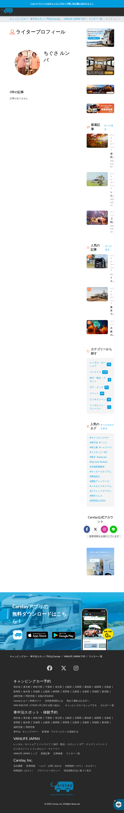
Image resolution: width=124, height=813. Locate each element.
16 (109, 399)
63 (102, 393)
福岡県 (97, 687)
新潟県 (105, 692)
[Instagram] (76, 668)
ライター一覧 (95, 19)
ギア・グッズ (96, 387)
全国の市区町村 (46, 696)
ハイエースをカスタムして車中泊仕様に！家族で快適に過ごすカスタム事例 (111, 278)
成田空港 (18, 696)
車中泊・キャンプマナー (25, 732)
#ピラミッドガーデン (100, 491)
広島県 (75, 692)
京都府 (85, 692)
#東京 (93, 457)
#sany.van (101, 457)
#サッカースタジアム (100, 472)
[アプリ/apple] (37, 635)
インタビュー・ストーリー (98, 407)
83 (109, 380)
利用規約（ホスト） (23, 771)
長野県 (66, 692)
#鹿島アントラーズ (99, 481)
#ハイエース (105, 447)
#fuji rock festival (98, 462)
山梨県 (46, 692)
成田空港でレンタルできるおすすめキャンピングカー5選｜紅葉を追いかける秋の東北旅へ (112, 156)
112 (109, 364)
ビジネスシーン (98, 399)
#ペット (103, 442)
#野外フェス (96, 496)
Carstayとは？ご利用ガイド (27, 701)
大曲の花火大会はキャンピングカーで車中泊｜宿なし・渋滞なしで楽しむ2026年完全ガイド (111, 332)
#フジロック (96, 452)
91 (106, 387)
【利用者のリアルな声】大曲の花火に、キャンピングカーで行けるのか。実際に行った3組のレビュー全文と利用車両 (112, 221)
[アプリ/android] (63, 635)
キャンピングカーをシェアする (81, 705)
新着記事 (45, 753)
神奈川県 (37, 687)
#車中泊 (94, 442)
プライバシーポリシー (49, 771)
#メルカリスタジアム (100, 486)
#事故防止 (95, 476)
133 (105, 372)
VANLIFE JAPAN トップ (25, 753)
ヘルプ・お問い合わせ (50, 766)
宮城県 (95, 692)
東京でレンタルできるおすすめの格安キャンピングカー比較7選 (112, 311)
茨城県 (36, 692)
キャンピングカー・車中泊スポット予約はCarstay (35, 19)
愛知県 (88, 687)
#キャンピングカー (99, 438)
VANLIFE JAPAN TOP (74, 19)
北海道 (107, 687)
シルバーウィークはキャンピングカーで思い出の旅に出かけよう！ (62, 4)
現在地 (16, 687)
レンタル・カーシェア (98, 364)
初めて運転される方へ (78, 701)
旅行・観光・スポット (98, 380)
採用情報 (30, 766)
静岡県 (56, 692)
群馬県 (16, 692)
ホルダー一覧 (107, 705)
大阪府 (68, 687)
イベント (94, 393)
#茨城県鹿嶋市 (97, 467)
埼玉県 (58, 687)
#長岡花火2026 (98, 501)
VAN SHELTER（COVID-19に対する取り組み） (37, 705)
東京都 (26, 687)
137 (109, 407)
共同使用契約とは (54, 701)
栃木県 (26, 692)
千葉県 (48, 687)
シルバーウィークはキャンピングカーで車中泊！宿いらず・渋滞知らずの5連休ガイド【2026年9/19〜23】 (112, 194)
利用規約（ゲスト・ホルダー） (81, 766)
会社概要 (18, 766)
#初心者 (94, 447)
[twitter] (63, 668)
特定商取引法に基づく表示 (77, 771)
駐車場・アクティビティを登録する (60, 732)
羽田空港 (30, 696)
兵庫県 (78, 687)
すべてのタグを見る (107, 427)
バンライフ (95, 372)
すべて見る (108, 127)
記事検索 (58, 753)
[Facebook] (49, 668)
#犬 (105, 452)
